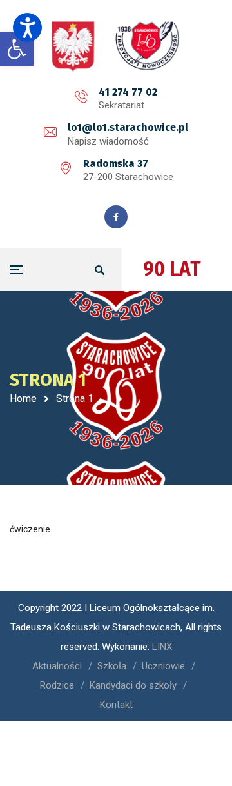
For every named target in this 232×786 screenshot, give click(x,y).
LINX (162, 646)
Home (23, 398)
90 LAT (172, 269)
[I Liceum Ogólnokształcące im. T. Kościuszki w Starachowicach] (116, 45)
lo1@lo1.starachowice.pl (128, 127)
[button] (27, 27)
